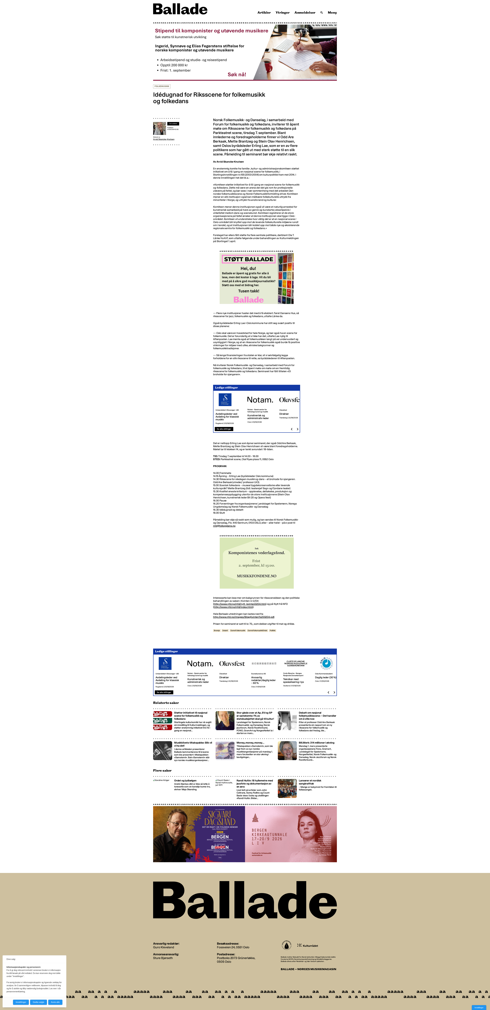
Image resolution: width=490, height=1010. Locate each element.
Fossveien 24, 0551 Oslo (233, 947)
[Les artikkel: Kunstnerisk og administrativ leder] (261, 409)
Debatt (225, 630)
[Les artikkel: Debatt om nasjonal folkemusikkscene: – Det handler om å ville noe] (307, 721)
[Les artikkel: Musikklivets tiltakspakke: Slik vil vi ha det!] (182, 750)
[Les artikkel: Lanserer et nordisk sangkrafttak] (307, 788)
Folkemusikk (162, 86)
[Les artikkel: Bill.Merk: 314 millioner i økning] (307, 750)
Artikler (264, 12)
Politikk (272, 630)
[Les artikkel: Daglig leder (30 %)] (329, 673)
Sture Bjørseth (163, 958)
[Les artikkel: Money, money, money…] (245, 750)
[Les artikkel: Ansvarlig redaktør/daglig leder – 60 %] (265, 673)
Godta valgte (38, 1002)
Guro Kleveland (163, 947)
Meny (332, 12)
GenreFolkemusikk (237, 630)
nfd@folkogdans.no (224, 525)
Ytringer (283, 12)
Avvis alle (55, 1002)
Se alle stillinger (224, 429)
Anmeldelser (305, 12)
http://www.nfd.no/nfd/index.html (233, 607)
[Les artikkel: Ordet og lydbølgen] (182, 788)
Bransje (217, 630)
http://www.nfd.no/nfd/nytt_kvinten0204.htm (240, 603)
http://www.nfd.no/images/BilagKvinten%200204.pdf (243, 616)
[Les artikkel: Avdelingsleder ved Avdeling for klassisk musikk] (229, 409)
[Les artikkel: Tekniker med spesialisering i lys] (297, 673)
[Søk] (321, 12)
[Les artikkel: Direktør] (293, 409)
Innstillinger (479, 1008)
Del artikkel (173, 124)
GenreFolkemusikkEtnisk (257, 630)
